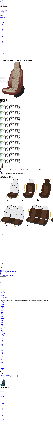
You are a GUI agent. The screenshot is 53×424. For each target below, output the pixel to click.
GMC (2, 27)
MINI (2, 36)
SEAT (2, 41)
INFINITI (2, 312)
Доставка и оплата (3, 292)
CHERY (2, 21)
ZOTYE (2, 47)
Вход (2, 8)
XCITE (2, 362)
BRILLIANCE (2, 302)
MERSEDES (2, 318)
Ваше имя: (1, 371)
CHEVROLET (2, 337)
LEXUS (2, 34)
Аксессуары (2, 3)
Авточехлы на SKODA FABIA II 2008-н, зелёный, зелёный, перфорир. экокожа (8, 271)
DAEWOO (2, 23)
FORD (2, 308)
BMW (2, 19)
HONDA (2, 344)
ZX (1, 330)
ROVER (2, 40)
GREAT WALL (3, 343)
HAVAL (2, 28)
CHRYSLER (2, 22)
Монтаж (1, 2)
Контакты (2, 5)
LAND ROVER (3, 349)
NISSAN (2, 37)
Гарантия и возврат (2, 1)
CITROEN (2, 338)
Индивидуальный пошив (4, 4)
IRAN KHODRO (3, 30)
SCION (2, 356)
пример (24, 169)
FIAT (2, 25)
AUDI (2, 301)
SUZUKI (2, 43)
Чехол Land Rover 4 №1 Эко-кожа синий (4, 375)
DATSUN (2, 24)
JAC (1, 313)
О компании (1, 0)
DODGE (2, 307)
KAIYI (2, 314)
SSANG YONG (3, 42)
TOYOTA (2, 326)
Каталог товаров (3, 333)
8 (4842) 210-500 (9, 297)
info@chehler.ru (1, 299)
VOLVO (2, 361)
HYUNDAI (2, 29)
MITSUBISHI (2, 319)
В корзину (1, 269)
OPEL (2, 320)
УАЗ (1, 332)
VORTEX (2, 46)
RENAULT (2, 355)
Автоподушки (2, 51)
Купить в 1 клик (4, 171)
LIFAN (2, 350)
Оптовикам (2, 295)
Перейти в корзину (2, 377)
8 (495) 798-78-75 (2, 12)
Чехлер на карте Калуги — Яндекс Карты (26, 260)
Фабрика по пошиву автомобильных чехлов (4, 10)
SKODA (2, 324)
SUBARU (2, 325)
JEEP (2, 31)
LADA (2, 33)
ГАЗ (1, 48)
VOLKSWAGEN (3, 45)
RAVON (2, 39)
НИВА (2, 331)
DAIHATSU (2, 306)
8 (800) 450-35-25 (2, 11)
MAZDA (2, 35)
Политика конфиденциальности (3, 289)
